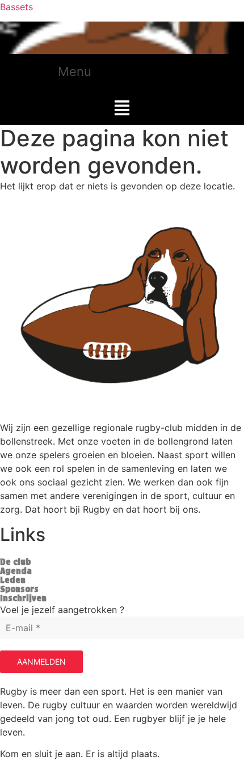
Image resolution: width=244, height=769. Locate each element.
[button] (87, 69)
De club (15, 562)
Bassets (16, 6)
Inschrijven (23, 598)
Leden (13, 580)
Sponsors (19, 589)
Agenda (16, 571)
